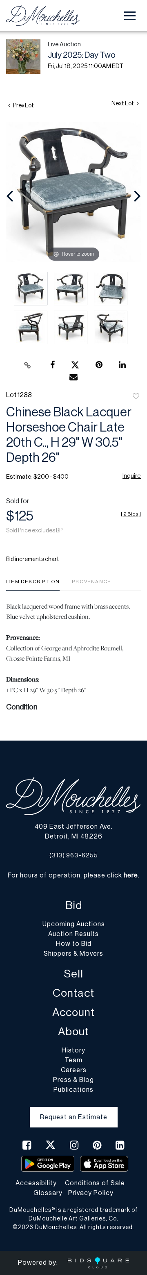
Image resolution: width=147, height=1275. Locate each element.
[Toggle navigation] (130, 16)
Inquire (131, 476)
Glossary (47, 1193)
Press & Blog (73, 1080)
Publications (73, 1089)
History (73, 1050)
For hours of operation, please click (73, 875)
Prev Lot (23, 106)
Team (73, 1060)
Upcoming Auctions (73, 924)
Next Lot (123, 104)
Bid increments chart (32, 559)
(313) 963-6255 (73, 855)
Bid (73, 905)
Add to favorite (136, 397)
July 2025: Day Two (82, 55)
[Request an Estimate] (74, 1110)
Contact (73, 993)
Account (73, 1012)
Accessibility (36, 1183)
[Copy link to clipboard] (28, 365)
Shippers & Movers (73, 953)
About (73, 1031)
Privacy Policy (91, 1193)
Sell (73, 974)
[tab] (33, 585)
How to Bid (73, 944)
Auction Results (73, 934)
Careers (74, 1070)
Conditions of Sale (95, 1183)
